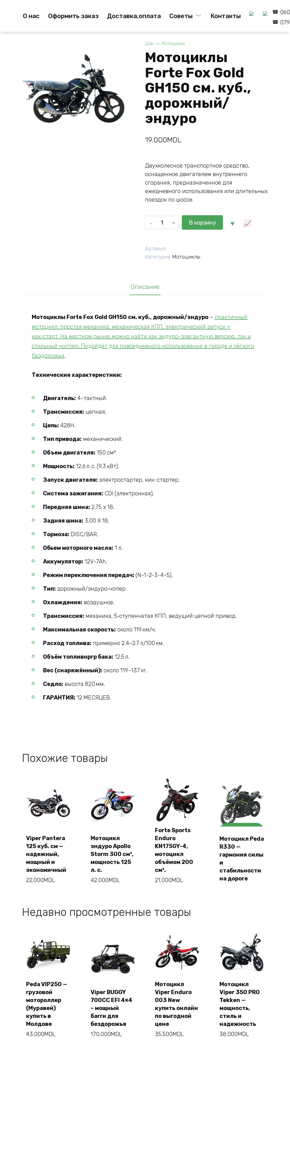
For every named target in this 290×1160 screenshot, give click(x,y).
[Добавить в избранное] (232, 222)
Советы (181, 16)
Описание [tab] (145, 287)
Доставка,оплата (134, 16)
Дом (149, 43)
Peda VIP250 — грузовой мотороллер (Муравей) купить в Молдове (46, 1004)
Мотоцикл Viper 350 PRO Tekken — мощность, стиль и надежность (239, 1004)
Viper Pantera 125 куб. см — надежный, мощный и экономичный (46, 854)
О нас (31, 16)
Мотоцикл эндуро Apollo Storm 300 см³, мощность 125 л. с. (112, 854)
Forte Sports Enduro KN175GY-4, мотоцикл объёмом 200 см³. (174, 850)
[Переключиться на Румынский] (251, 16)
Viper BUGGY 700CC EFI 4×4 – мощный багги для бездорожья (111, 1008)
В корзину (202, 222)
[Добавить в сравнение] (247, 222)
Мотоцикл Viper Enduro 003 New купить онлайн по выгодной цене (176, 1004)
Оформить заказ (73, 16)
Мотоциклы (173, 43)
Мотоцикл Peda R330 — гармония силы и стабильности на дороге (241, 858)
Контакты (225, 16)
